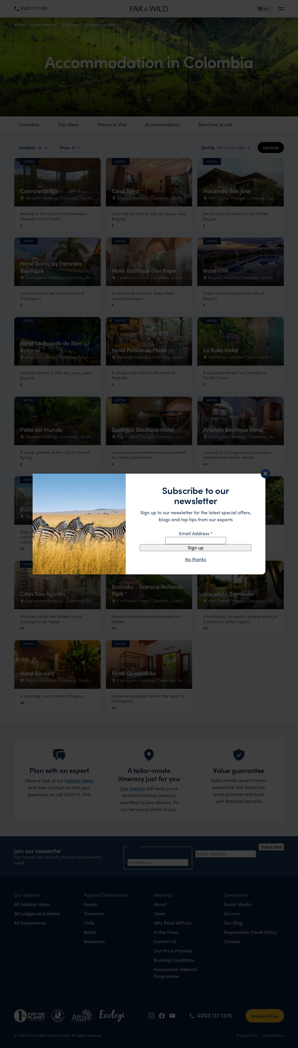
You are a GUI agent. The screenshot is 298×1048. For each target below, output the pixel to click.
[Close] (265, 473)
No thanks (195, 559)
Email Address (195, 533)
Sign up (196, 547)
